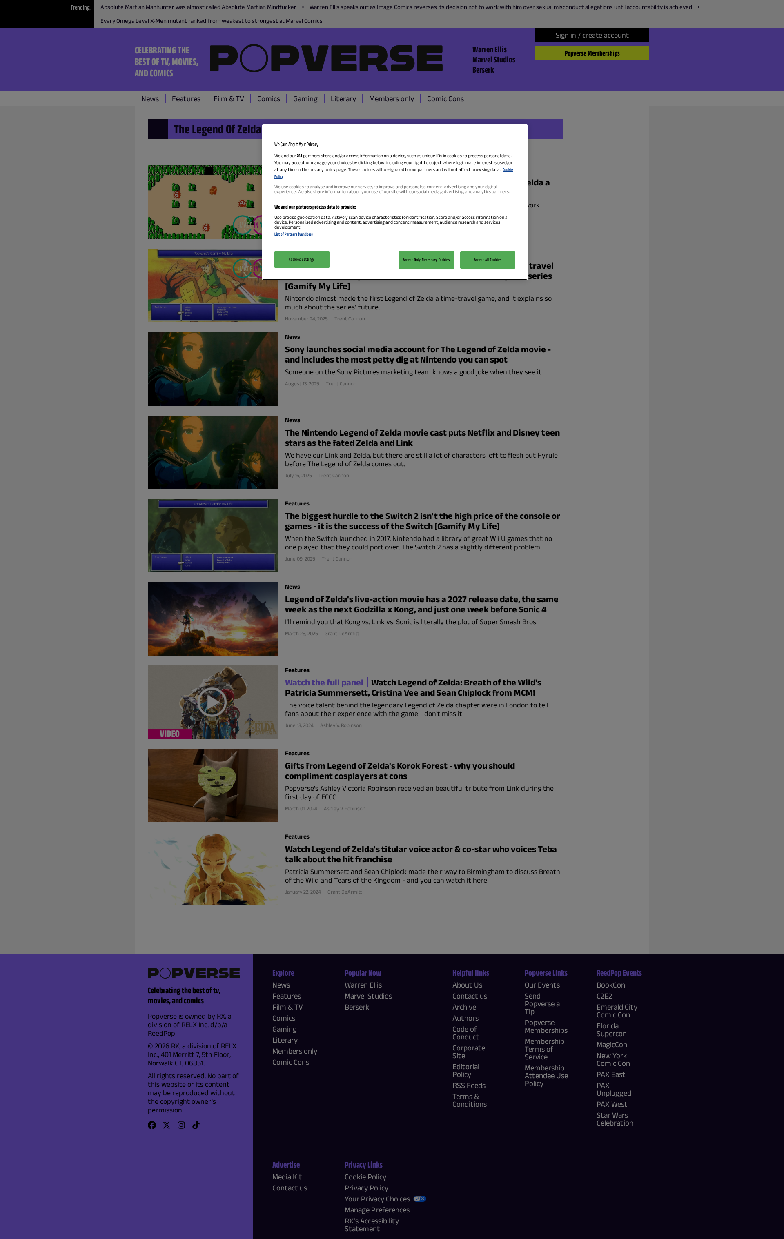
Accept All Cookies (487, 259)
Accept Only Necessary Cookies (426, 259)
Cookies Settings (301, 259)
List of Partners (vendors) (293, 233)
